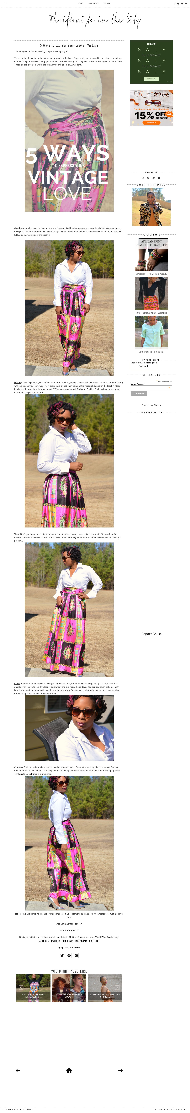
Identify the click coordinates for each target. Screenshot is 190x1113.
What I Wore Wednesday (107, 937)
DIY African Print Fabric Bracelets (151, 273)
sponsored (66, 948)
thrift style (76, 948)
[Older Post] (120, 1070)
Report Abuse (151, 634)
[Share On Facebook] (69, 955)
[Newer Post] (18, 1070)
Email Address (150, 384)
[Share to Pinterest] (76, 955)
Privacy (108, 3)
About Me (94, 3)
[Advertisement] (69, 1038)
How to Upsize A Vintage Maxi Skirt (151, 312)
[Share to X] (62, 955)
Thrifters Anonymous (79, 937)
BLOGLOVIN (67, 941)
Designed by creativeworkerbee (171, 1110)
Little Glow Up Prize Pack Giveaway (33, 995)
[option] (33, 988)
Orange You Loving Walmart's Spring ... (69, 995)
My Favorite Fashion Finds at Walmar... (105, 995)
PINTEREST (94, 941)
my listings (149, 362)
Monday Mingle (60, 937)
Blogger (157, 405)
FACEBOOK (44, 941)
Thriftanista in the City (15, 1110)
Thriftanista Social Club (25, 774)
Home (81, 3)
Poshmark (143, 366)
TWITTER (55, 941)
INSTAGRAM (81, 941)
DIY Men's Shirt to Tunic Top (151, 351)
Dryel (17, 690)
